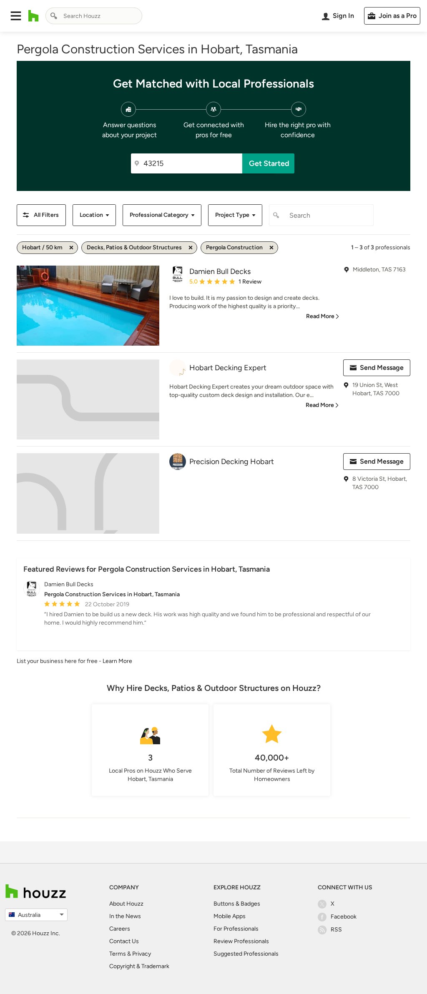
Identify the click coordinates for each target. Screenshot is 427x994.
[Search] (53, 16)
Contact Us (124, 941)
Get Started (269, 163)
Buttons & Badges (237, 903)
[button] (16, 16)
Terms (117, 953)
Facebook (344, 916)
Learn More (117, 661)
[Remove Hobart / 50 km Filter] (71, 247)
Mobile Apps (230, 916)
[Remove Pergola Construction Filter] (271, 247)
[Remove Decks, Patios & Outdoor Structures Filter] (190, 247)
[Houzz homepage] (33, 16)
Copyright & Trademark (139, 966)
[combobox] (93, 16)
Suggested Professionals (246, 953)
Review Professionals (241, 941)
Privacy (141, 953)
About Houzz (126, 903)
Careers (119, 928)
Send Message (382, 367)
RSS (336, 929)
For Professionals (236, 928)
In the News (125, 916)
